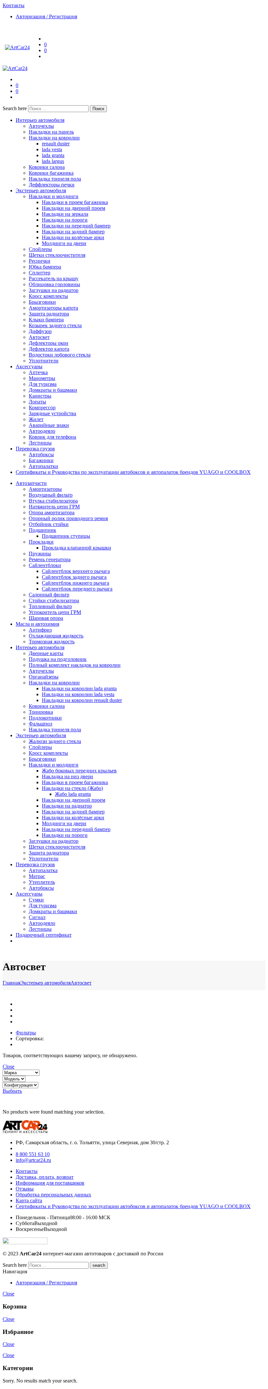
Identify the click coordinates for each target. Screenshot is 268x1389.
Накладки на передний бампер (76, 225)
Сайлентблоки (45, 565)
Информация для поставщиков (50, 1183)
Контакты (27, 1171)
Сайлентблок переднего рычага (77, 589)
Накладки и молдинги (53, 196)
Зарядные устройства (52, 413)
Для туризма (43, 384)
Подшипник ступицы (66, 536)
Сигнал (37, 917)
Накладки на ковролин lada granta (79, 688)
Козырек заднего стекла (55, 325)
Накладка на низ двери (67, 776)
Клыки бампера (46, 319)
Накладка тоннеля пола (55, 179)
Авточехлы (41, 126)
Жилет (36, 419)
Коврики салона (47, 167)
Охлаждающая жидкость (56, 635)
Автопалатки (43, 466)
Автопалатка (43, 870)
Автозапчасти (31, 483)
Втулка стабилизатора (53, 501)
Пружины (40, 553)
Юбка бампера (45, 267)
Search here (15, 108)
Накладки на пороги (65, 220)
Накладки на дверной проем (73, 208)
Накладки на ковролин (54, 137)
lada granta (53, 155)
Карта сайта (29, 1200)
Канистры (40, 396)
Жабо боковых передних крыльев (79, 770)
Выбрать (12, 1091)
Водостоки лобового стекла (60, 355)
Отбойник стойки (49, 524)
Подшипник (42, 530)
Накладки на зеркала (65, 214)
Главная (11, 983)
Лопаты (37, 401)
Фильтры (26, 1032)
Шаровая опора (46, 618)
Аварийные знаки (49, 425)
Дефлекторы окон (48, 343)
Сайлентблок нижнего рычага (75, 583)
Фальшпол (40, 723)
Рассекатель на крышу (53, 278)
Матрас (37, 876)
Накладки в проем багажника (75, 202)
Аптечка (38, 372)
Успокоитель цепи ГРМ (55, 612)
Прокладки (41, 542)
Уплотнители (44, 360)
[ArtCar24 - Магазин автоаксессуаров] (17, 47)
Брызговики (42, 302)
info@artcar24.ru (33, 1160)
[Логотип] (25, 1131)
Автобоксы (41, 454)
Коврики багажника (51, 173)
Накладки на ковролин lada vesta (78, 694)
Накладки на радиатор (67, 806)
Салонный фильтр (49, 594)
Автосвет (39, 337)
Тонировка (41, 712)
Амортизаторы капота (53, 308)
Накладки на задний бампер (73, 231)
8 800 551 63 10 (33, 1154)
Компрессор (42, 407)
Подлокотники (45, 718)
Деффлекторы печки (52, 184)
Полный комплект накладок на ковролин (75, 665)
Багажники (41, 460)
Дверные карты (46, 653)
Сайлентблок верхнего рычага (76, 571)
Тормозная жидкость (52, 641)
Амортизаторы (45, 489)
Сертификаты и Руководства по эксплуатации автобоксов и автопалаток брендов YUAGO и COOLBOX (133, 472)
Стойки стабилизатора (54, 600)
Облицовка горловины (54, 284)
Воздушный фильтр (51, 495)
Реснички (39, 261)
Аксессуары (29, 366)
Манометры (42, 378)
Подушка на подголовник (58, 659)
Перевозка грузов (35, 448)
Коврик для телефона (52, 437)
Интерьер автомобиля (40, 120)
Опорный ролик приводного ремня (68, 518)
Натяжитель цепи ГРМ (54, 506)
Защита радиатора (49, 313)
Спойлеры (40, 249)
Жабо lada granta (73, 794)
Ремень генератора (50, 559)
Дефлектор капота (49, 349)
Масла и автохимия (37, 624)
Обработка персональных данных (53, 1194)
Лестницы (40, 443)
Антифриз (40, 630)
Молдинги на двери (64, 243)
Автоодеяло (42, 431)
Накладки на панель (51, 132)
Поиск (98, 108)
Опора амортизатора (52, 512)
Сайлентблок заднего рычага (74, 577)
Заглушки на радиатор (53, 290)
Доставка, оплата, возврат (45, 1177)
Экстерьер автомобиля (41, 190)
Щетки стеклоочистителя (57, 255)
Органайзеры (44, 677)
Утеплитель (42, 882)
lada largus (53, 161)
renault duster (56, 143)
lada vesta (52, 149)
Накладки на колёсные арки (73, 237)
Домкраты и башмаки (53, 390)
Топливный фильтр (50, 606)
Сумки (36, 899)
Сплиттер (39, 272)
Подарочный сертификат (44, 935)
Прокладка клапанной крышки (76, 547)
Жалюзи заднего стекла (55, 741)
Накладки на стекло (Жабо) (72, 788)
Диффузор (40, 331)
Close (8, 1066)
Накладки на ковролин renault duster (82, 700)
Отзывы (25, 1189)
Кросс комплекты (48, 296)
